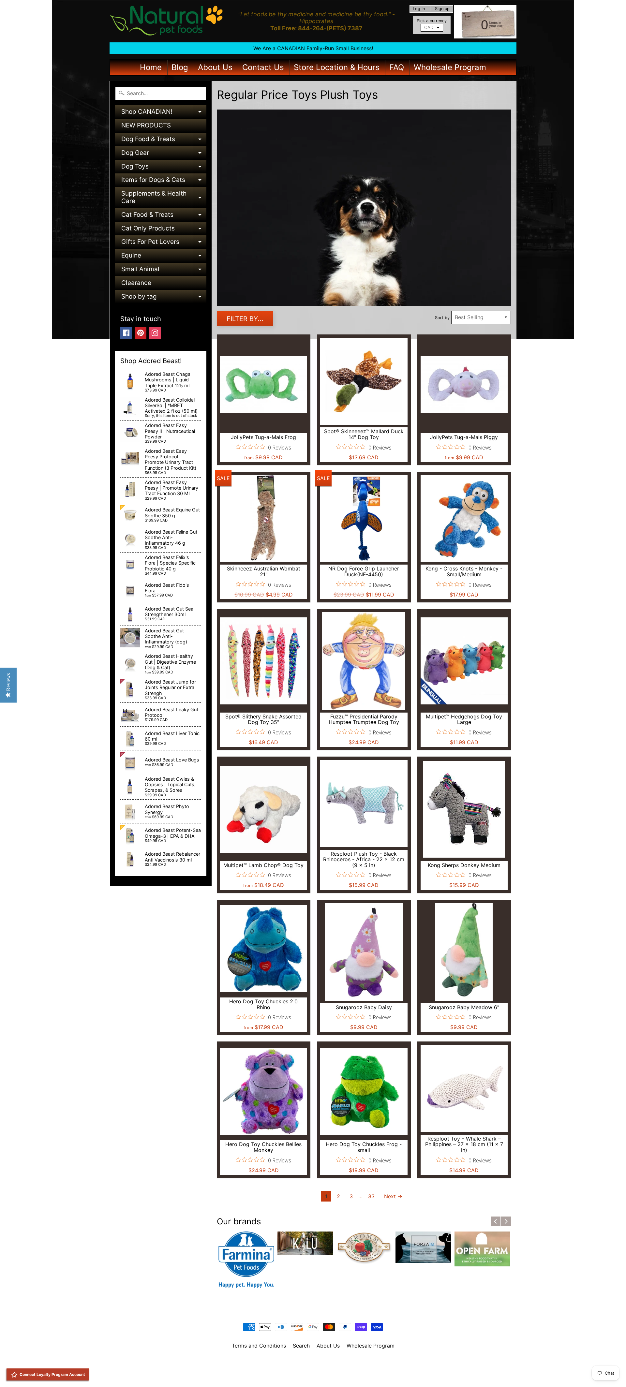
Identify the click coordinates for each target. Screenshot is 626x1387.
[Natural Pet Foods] (167, 21)
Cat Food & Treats (163, 216)
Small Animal (163, 270)
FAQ (396, 67)
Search (301, 1345)
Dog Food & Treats (163, 140)
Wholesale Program (450, 67)
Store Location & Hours (337, 67)
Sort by (442, 317)
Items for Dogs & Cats (163, 181)
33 (371, 1196)
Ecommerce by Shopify (321, 1373)
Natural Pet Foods (310, 1362)
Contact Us (263, 67)
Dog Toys (163, 168)
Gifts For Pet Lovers (163, 243)
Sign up (442, 9)
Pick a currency (432, 20)
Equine (163, 257)
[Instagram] (155, 333)
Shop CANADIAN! (163, 113)
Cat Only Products (163, 230)
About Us (215, 67)
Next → (393, 1196)
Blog (179, 67)
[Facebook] (126, 333)
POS (288, 1373)
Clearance (136, 283)
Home (151, 67)
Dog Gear (163, 154)
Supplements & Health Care (163, 198)
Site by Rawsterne (313, 1368)
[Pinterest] (140, 333)
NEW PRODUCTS (146, 125)
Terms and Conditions (259, 1345)
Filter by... (245, 319)
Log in (419, 9)
